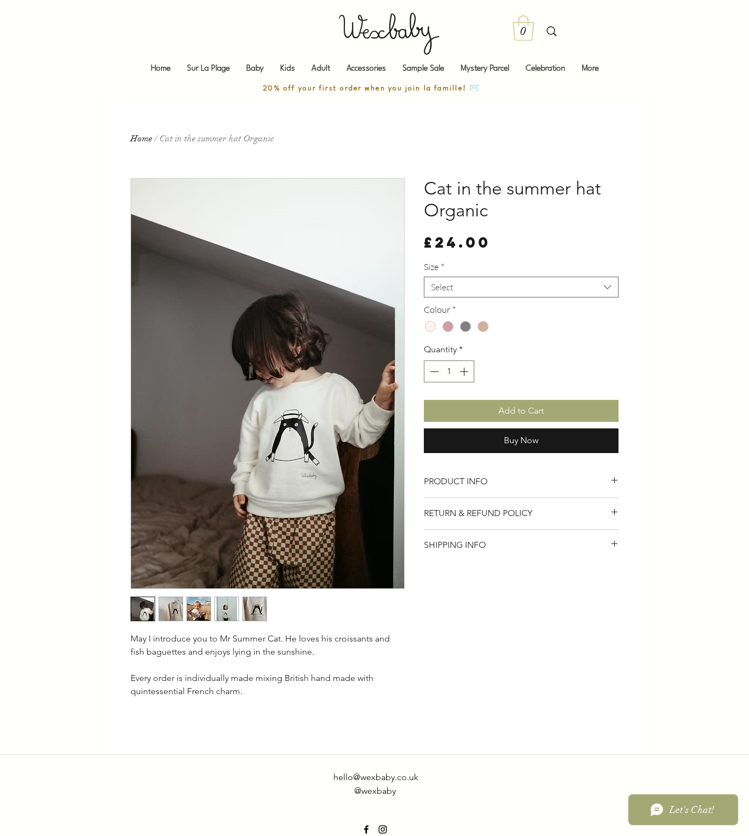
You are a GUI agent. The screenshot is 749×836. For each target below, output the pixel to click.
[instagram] (382, 829)
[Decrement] (433, 371)
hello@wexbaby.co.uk (375, 777)
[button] (523, 28)
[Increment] (465, 371)
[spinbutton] (449, 371)
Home (141, 138)
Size (434, 266)
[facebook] (366, 829)
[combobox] (521, 287)
